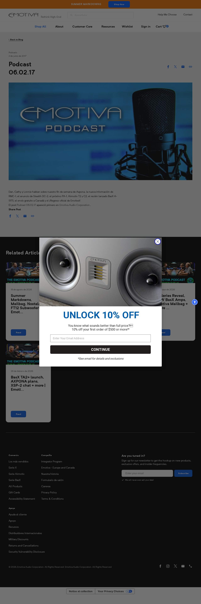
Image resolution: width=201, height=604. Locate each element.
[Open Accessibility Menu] (195, 302)
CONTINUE (100, 349)
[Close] (157, 241)
